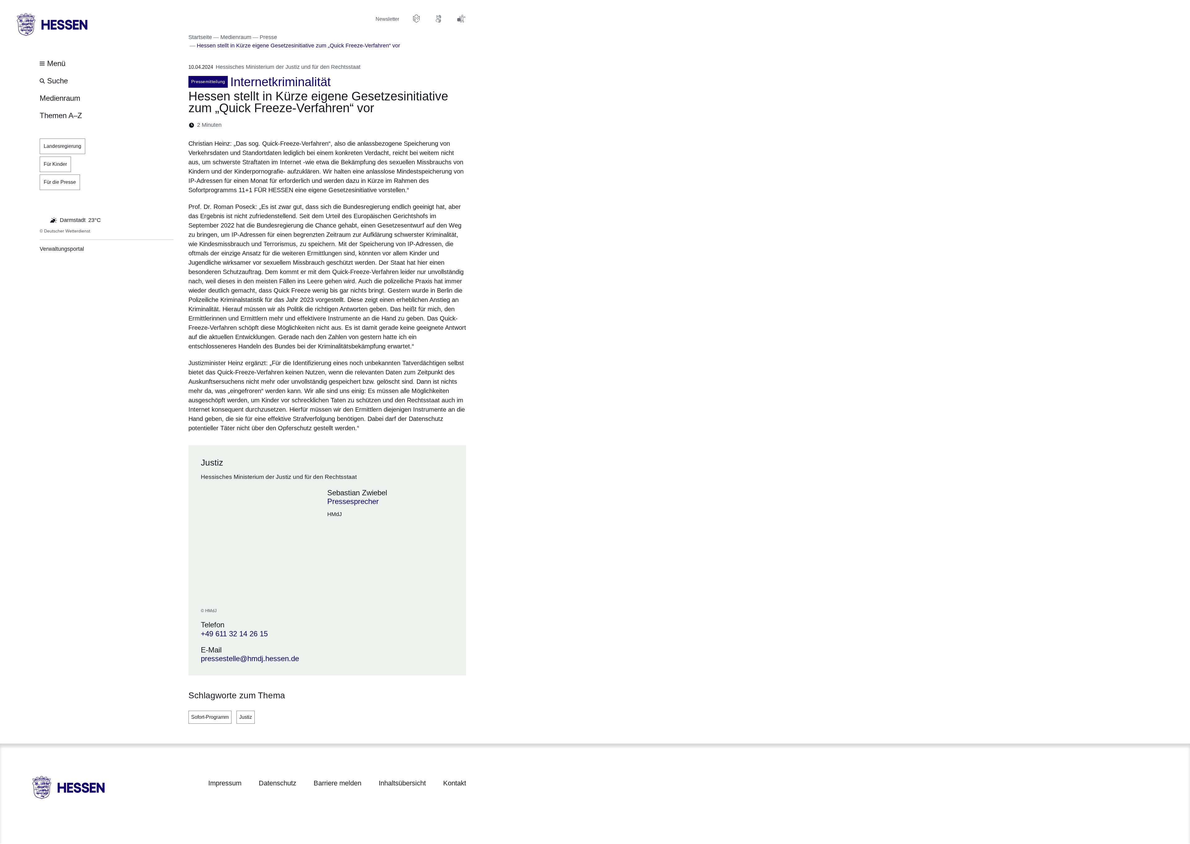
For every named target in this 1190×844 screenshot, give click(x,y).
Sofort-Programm (210, 717)
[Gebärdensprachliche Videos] (439, 19)
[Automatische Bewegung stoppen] (43, 219)
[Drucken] (280, 125)
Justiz (245, 717)
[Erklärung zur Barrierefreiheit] (461, 19)
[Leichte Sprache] (416, 19)
